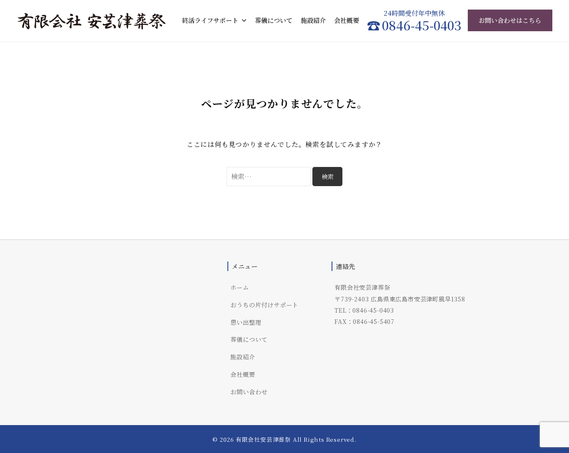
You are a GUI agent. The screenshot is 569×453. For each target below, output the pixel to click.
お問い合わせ (248, 391)
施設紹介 (313, 20)
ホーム (239, 287)
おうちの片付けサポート (264, 304)
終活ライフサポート (210, 20)
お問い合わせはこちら (510, 20)
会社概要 (346, 20)
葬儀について (273, 20)
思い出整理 (245, 322)
